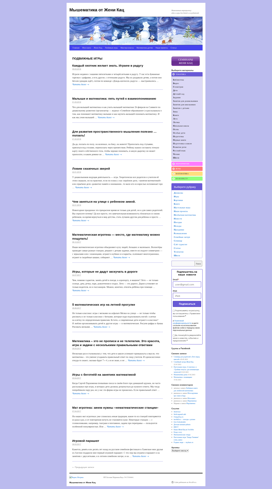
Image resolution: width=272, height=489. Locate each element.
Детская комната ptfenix (182, 424)
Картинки (178, 200)
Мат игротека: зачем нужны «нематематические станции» (115, 407)
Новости (178, 218)
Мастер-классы (127, 47)
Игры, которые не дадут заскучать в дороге (105, 271)
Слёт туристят (180, 244)
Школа (177, 255)
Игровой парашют (85, 440)
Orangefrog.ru (178, 417)
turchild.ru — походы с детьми (184, 419)
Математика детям (145, 47)
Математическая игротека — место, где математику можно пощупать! (116, 236)
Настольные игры (182, 207)
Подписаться (187, 304)
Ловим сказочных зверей (91, 168)
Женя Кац (98, 47)
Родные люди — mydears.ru (183, 442)
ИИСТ (176, 427)
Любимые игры (111, 47)
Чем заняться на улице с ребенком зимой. (104, 201)
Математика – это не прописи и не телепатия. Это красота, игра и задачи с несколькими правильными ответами (116, 343)
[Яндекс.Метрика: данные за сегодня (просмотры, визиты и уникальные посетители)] (76, 477)
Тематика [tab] (181, 74)
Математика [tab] (182, 173)
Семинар (178, 240)
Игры (176, 196)
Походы (177, 225)
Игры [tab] (178, 168)
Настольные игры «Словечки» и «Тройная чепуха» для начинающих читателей (186, 369)
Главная (76, 47)
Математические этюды (182, 434)
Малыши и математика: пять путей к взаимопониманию (114, 98)
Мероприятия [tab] (182, 163)
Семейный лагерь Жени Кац (183, 362)
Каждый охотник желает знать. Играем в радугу (107, 65)
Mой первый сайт (180, 414)
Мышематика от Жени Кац (96, 10)
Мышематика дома (180, 374)
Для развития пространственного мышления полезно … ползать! (114, 133)
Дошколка (178, 192)
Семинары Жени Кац (185, 61)
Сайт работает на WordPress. (185, 482)
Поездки (178, 222)
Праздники (179, 229)
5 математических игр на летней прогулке (103, 304)
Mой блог (177, 411)
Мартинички (192, 401)
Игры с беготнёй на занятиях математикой (104, 374)
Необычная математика (185, 214)
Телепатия (178, 251)
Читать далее (80, 84)
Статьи (174, 47)
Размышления (180, 233)
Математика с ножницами (183, 377)
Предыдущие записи (83, 467)
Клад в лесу (178, 432)
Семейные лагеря (182, 236)
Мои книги (86, 47)
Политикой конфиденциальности (182, 322)
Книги (177, 203)
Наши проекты (162, 47)
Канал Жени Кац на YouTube (184, 429)
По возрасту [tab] (182, 178)
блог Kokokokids (180, 422)
